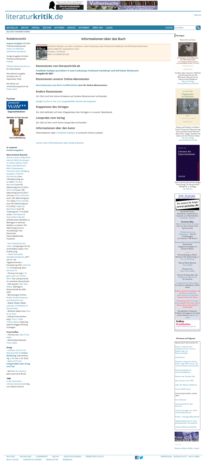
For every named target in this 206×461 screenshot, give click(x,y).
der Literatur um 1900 (184, 380)
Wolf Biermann (19, 165)
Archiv (25, 27)
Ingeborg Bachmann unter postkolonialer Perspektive (186, 422)
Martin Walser (16, 163)
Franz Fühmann (22, 195)
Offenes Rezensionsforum (18, 66)
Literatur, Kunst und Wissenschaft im (17, 353)
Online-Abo (11, 89)
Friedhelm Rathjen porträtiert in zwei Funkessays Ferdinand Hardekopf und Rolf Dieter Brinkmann (87, 70)
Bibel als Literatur (18, 371)
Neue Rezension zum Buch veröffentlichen (57, 85)
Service (71, 27)
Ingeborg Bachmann (15, 207)
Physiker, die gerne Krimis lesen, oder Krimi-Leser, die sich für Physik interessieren (187, 363)
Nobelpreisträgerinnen (187, 277)
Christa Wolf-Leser (183, 389)
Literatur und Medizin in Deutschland (17, 307)
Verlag (197, 15)
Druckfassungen (72, 456)
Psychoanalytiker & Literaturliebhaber (183, 371)
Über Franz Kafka (187, 271)
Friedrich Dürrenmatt (14, 175)
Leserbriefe (42, 456)
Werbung (67, 459)
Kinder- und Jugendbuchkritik (187, 416)
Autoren (59, 27)
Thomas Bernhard (14, 183)
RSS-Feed (10, 456)
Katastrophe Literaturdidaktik (187, 242)
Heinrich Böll (12, 160)
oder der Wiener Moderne (186, 385)
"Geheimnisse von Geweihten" (187, 233)
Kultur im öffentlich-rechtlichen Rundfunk (16, 50)
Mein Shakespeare (14, 168)
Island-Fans (180, 357)
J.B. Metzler (188, 189)
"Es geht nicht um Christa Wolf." (16, 276)
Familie (9, 61)
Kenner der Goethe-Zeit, (185, 376)
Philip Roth (25, 157)
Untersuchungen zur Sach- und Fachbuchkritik (186, 411)
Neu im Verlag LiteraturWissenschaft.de (187, 82)
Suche (169, 27)
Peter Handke (22, 200)
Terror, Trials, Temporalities (14, 320)
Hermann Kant (13, 171)
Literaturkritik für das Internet (184, 405)
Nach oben (194, 456)
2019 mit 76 (11, 270)
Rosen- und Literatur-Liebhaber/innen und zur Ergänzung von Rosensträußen (185, 349)
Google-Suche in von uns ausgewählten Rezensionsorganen (66, 101)
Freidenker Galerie (187, 218)
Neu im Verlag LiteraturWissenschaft (188, 139)
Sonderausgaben (14, 150)
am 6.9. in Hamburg (190, 258)
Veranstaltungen (32, 459)
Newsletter (52, 459)
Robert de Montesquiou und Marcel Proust (17, 299)
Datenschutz (180, 456)
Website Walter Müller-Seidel (187, 448)
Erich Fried (11, 190)
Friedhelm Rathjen (65, 132)
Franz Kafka (11, 342)
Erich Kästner (180, 399)
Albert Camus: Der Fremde (187, 224)
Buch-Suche (12, 459)
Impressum (166, 456)
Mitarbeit (84, 27)
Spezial (36, 27)
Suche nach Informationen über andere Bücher (60, 142)
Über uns (97, 27)
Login (109, 27)
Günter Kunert (12, 157)
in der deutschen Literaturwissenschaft (16, 382)
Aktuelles (12, 27)
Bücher (47, 27)
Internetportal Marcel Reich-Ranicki (15, 215)
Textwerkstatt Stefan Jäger (187, 283)
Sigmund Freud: (18, 364)
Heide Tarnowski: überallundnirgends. (15, 255)
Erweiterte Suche (95, 456)
